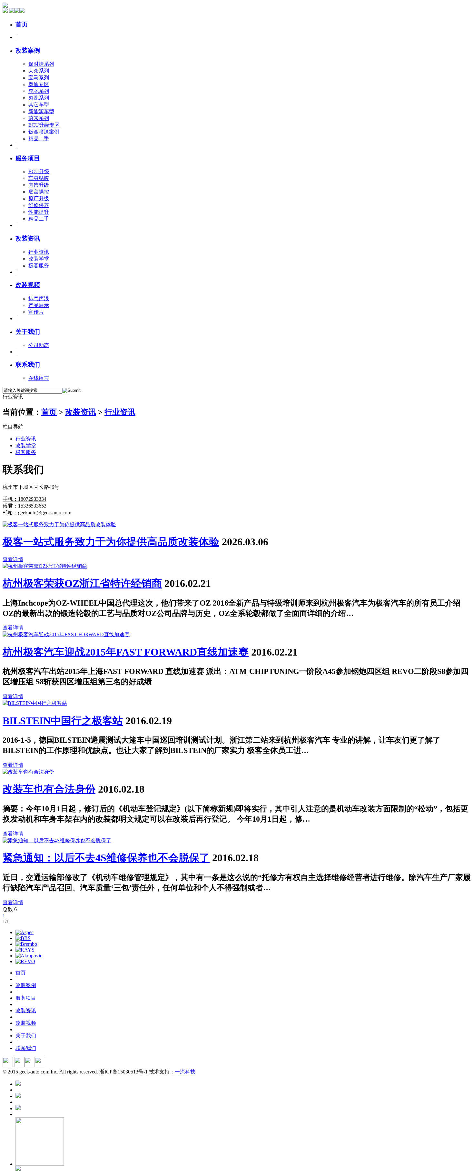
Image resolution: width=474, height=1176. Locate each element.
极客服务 (38, 265)
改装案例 (27, 50)
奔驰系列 (38, 91)
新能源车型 (41, 111)
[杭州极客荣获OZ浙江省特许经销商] (45, 566)
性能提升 (38, 212)
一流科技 (185, 1071)
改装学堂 (38, 259)
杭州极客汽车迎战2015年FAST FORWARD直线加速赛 (126, 652)
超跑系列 (38, 98)
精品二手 (38, 138)
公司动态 (38, 345)
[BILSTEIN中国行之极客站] (35, 703)
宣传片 (36, 312)
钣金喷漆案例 (43, 131)
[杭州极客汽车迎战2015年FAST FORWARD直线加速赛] (66, 634)
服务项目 (27, 158)
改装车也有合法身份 (49, 789)
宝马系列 (38, 77)
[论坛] (16, 11)
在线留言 (38, 378)
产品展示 (38, 305)
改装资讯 (27, 238)
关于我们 (27, 331)
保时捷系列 (41, 64)
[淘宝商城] (5, 11)
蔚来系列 (38, 118)
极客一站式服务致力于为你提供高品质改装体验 (111, 542)
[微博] (11, 11)
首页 (21, 24)
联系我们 (27, 364)
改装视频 (27, 285)
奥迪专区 (38, 84)
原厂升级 (38, 198)
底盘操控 (38, 191)
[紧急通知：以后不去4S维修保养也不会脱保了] (57, 840)
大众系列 (38, 71)
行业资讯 (38, 252)
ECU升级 (38, 171)
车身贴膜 (38, 178)
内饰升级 (38, 185)
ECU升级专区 (44, 125)
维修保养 (38, 205)
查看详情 (13, 559)
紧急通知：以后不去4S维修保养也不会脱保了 (106, 858)
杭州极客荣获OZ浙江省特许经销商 (82, 583)
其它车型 (38, 104)
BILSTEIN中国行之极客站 (63, 720)
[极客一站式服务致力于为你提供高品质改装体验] (59, 524)
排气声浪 (38, 298)
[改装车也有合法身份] (28, 772)
